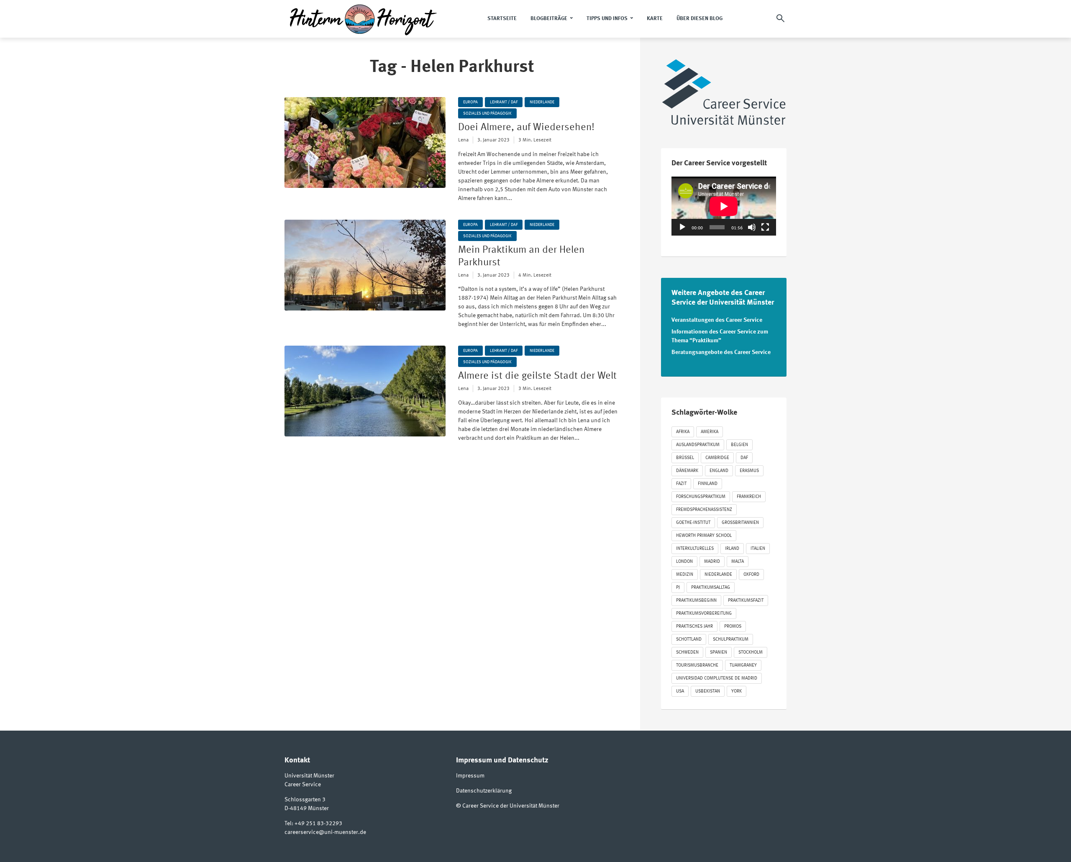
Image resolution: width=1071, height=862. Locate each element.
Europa (470, 102)
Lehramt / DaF (504, 102)
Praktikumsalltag (710, 587)
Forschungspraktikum (700, 497)
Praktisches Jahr (694, 626)
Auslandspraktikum (698, 445)
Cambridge (717, 458)
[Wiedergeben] (682, 227)
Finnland (707, 484)
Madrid (712, 561)
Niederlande (542, 102)
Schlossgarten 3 (304, 800)
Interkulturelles (695, 548)
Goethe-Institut (693, 523)
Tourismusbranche (697, 665)
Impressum (470, 776)
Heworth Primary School (704, 536)
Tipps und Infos (607, 18)
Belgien (739, 445)
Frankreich (749, 497)
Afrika (682, 432)
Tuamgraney (743, 665)
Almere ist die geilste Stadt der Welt (537, 376)
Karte (655, 18)
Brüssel (685, 458)
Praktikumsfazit (746, 600)
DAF (744, 458)
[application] (723, 206)
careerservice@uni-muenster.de (325, 832)
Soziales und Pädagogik (487, 113)
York (736, 691)
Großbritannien (740, 523)
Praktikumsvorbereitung (704, 613)
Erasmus (749, 471)
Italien (758, 548)
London (684, 561)
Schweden (687, 652)
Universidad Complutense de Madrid (716, 678)
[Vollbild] (765, 227)
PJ (678, 587)
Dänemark (687, 471)
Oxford (751, 574)
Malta (737, 561)
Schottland (689, 639)
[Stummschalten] (752, 227)
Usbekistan (707, 691)
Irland (732, 548)
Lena (463, 140)
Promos (732, 626)
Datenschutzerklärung (484, 791)
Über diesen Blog (699, 18)
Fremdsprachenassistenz (704, 510)
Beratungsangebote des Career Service (721, 352)
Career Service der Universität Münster (510, 806)
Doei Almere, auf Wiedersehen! (526, 128)
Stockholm (750, 652)
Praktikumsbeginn (696, 600)
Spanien (718, 652)
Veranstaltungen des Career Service (716, 320)
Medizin (684, 574)
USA (680, 691)
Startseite (502, 18)
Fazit (681, 484)
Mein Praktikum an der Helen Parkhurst (521, 256)
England (719, 471)
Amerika (709, 432)
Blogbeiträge (548, 18)
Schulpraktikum (730, 639)
